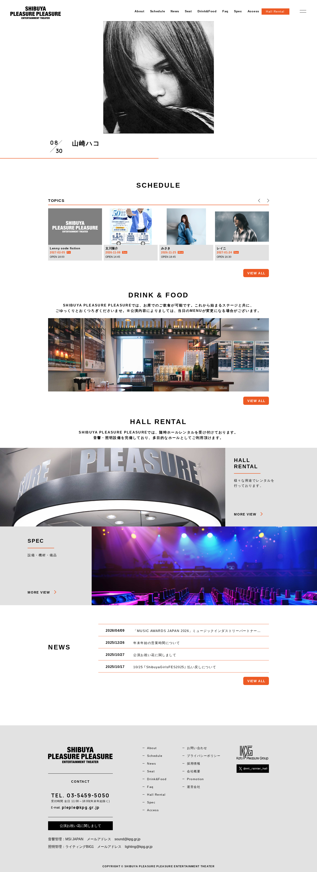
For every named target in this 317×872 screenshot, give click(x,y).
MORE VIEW (245, 514)
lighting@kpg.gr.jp (138, 846)
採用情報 (193, 763)
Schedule (157, 11)
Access (253, 11)
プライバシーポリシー (203, 755)
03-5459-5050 (88, 795)
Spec (238, 11)
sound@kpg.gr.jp (127, 839)
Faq (225, 11)
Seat (188, 11)
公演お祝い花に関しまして (80, 826)
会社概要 (193, 771)
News (175, 11)
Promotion (195, 779)
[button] (259, 200)
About (139, 11)
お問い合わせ (197, 748)
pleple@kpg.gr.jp (81, 807)
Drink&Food (207, 11)
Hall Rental (156, 794)
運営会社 (193, 787)
